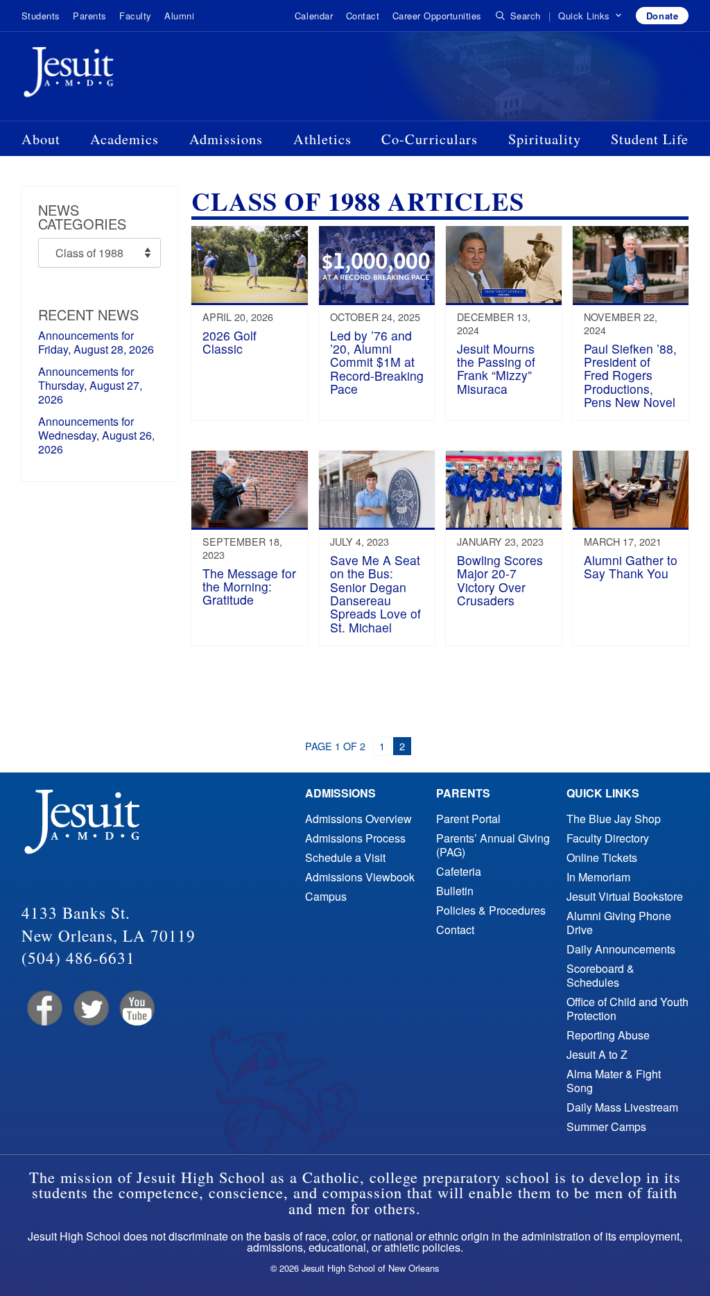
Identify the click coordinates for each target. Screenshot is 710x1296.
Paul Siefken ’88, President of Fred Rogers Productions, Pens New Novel (630, 375)
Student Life (650, 138)
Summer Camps (606, 1126)
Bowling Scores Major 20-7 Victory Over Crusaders (500, 580)
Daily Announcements (620, 949)
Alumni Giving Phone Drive (618, 923)
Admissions (226, 138)
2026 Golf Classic (229, 342)
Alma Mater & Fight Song (613, 1081)
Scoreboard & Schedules (600, 975)
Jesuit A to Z (596, 1054)
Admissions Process (355, 838)
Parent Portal (468, 819)
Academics (124, 138)
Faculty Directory (607, 838)
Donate (662, 15)
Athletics (322, 138)
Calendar (314, 15)
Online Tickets (601, 857)
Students (40, 15)
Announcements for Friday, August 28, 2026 (96, 342)
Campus (326, 896)
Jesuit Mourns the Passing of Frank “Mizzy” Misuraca (496, 368)
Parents (90, 15)
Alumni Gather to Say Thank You (630, 566)
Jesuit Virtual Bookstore (624, 896)
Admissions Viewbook (360, 877)
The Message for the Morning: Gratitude (249, 586)
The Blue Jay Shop (613, 819)
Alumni (179, 15)
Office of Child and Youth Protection (627, 1008)
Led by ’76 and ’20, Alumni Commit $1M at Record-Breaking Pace (377, 362)
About (40, 138)
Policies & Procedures (491, 910)
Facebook (43, 1009)
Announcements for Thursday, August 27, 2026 (90, 385)
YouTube (136, 1009)
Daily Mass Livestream (622, 1107)
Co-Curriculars (429, 138)
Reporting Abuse (608, 1035)
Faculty (135, 15)
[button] (590, 16)
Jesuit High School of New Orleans (118, 74)
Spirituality (544, 138)
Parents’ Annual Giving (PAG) (493, 845)
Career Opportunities (437, 15)
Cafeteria (458, 871)
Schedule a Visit (345, 857)
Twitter (90, 1009)
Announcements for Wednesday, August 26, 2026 (96, 435)
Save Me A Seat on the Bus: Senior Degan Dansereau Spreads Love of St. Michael (375, 593)
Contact (363, 15)
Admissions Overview (358, 819)
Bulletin (455, 891)
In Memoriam (598, 877)
